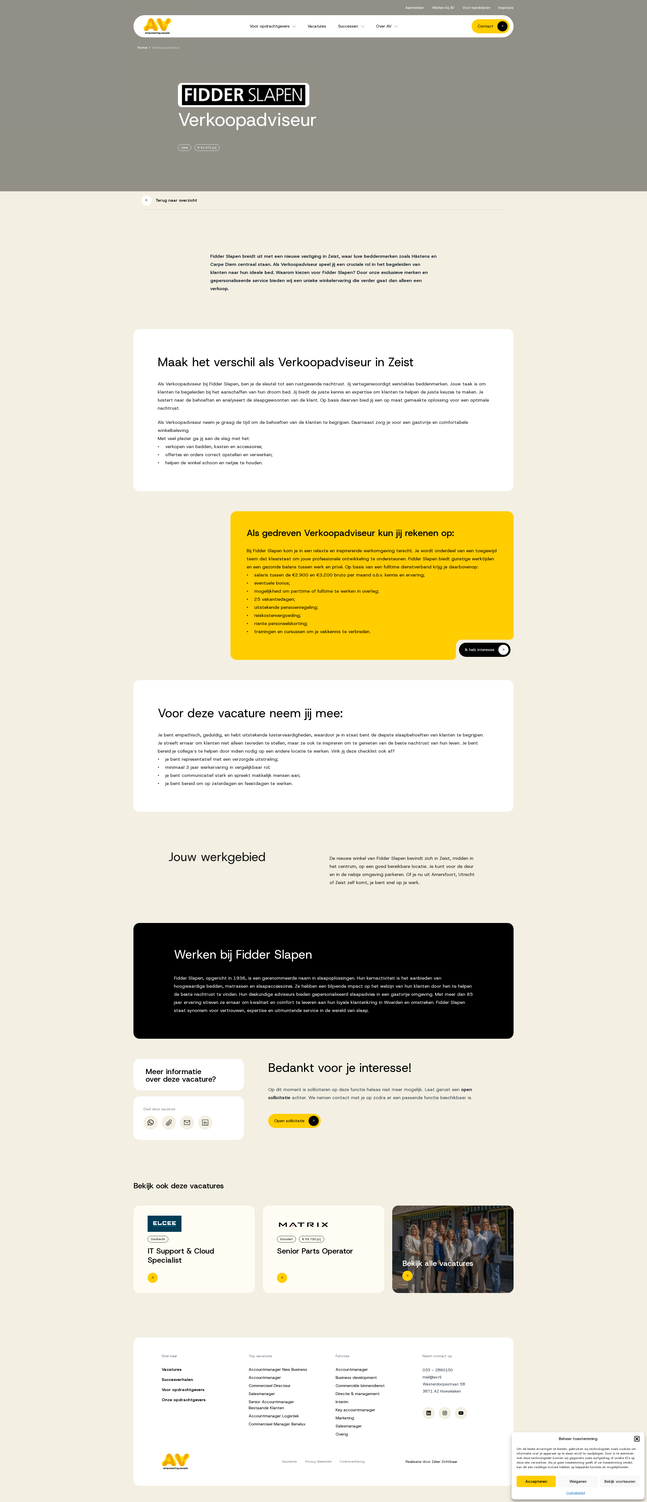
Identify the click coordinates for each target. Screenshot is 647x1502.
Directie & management (358, 1393)
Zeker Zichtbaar (444, 1461)
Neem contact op (437, 1356)
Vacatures (317, 26)
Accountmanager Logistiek (274, 1416)
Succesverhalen (177, 1379)
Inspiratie (506, 7)
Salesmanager (262, 1393)
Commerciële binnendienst (360, 1385)
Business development (356, 1377)
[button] (636, 1438)
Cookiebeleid (575, 1493)
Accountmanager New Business (278, 1369)
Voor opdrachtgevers (270, 26)
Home (142, 47)
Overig (342, 1434)
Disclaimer (289, 1462)
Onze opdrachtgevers (184, 1399)
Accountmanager (265, 1377)
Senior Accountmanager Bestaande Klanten (271, 1405)
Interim (342, 1401)
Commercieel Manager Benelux (277, 1424)
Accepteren (536, 1481)
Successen (348, 26)
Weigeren (578, 1481)
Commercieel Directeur (270, 1385)
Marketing (345, 1418)
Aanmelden (414, 7)
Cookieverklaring (352, 1462)
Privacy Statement (318, 1462)
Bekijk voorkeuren (619, 1481)
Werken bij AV (443, 7)
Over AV (383, 26)
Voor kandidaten (476, 7)
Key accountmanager (355, 1410)
